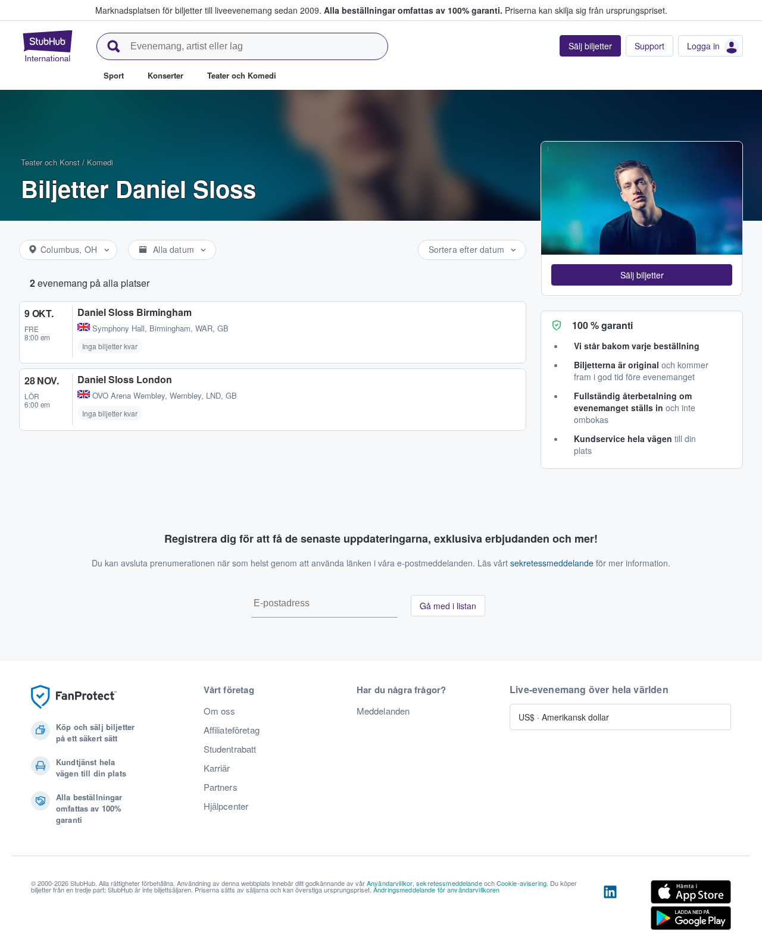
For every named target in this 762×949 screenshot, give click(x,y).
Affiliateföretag (232, 730)
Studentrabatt (230, 749)
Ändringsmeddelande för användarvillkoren (436, 889)
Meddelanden (383, 711)
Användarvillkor (390, 883)
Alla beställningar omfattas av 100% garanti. (413, 10)
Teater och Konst (50, 162)
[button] (641, 275)
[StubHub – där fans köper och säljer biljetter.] (47, 46)
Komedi (100, 162)
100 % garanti (602, 325)
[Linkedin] (610, 907)
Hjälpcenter (226, 806)
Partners (221, 787)
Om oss (220, 711)
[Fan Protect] (74, 697)
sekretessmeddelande (552, 563)
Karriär (217, 768)
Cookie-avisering (521, 883)
